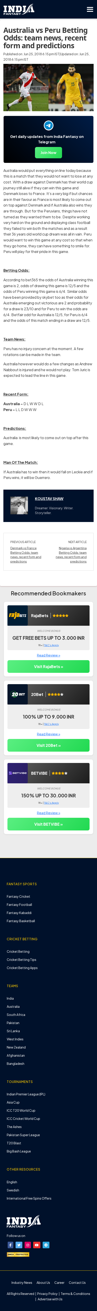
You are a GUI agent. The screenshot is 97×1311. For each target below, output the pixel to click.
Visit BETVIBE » (48, 824)
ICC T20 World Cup (21, 1110)
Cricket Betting (18, 951)
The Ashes (14, 1127)
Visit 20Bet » (49, 745)
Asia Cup (13, 1102)
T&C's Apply (51, 645)
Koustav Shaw (49, 498)
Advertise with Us (49, 1299)
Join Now (48, 152)
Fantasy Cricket (18, 896)
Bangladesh (15, 1063)
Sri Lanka (13, 1031)
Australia (13, 1006)
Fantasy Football (19, 904)
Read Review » (48, 655)
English (12, 1182)
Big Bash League (19, 1151)
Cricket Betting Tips (21, 959)
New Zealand (16, 1047)
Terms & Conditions (75, 1294)
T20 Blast (14, 1143)
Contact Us (77, 1282)
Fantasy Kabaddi (19, 913)
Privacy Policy (47, 1294)
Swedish (13, 1190)
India (10, 998)
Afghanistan (16, 1055)
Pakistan (13, 1023)
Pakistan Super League (23, 1135)
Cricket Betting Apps (22, 968)
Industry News (22, 1282)
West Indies (15, 1039)
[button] (10, 1245)
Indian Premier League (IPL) (26, 1094)
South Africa (16, 1015)
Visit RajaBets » (48, 666)
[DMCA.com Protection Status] (18, 1254)
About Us (43, 1282)
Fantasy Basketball (21, 921)
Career (59, 1282)
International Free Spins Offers (29, 1198)
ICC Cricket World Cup (23, 1118)
